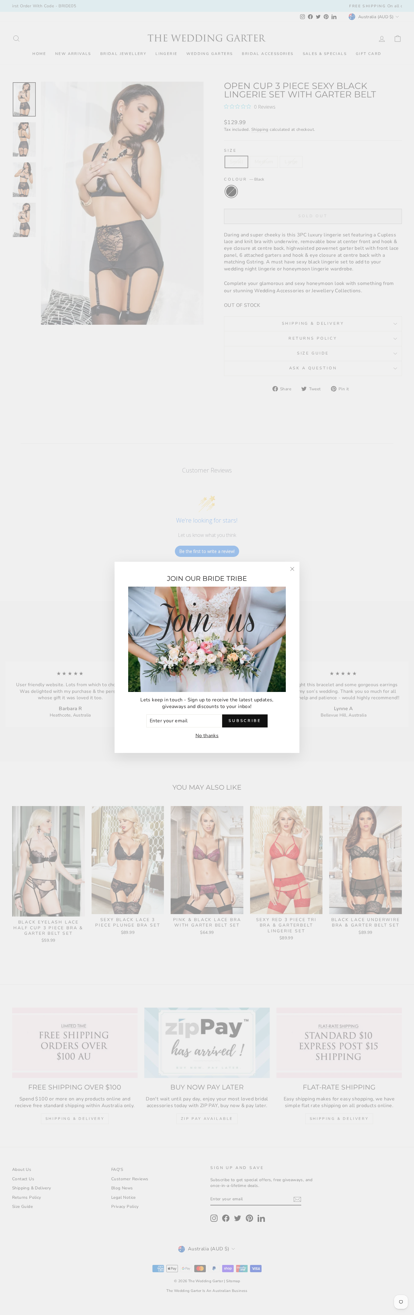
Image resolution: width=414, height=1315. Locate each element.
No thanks (207, 735)
